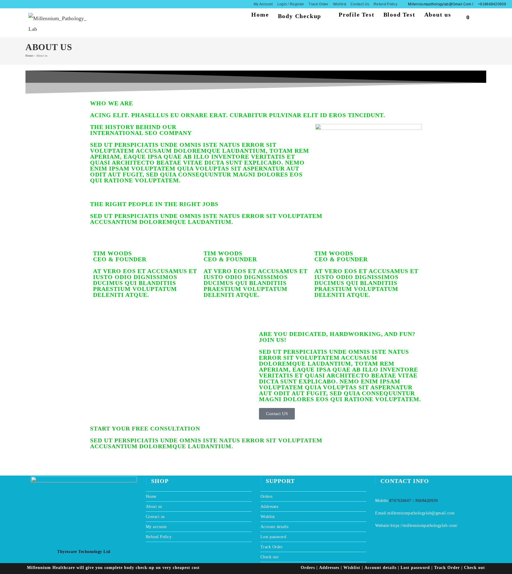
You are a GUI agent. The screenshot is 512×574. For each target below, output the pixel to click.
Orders (266, 496)
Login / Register (290, 4)
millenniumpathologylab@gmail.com (421, 513)
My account (263, 4)
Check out (269, 557)
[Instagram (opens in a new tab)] (18, 4)
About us (154, 506)
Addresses (269, 506)
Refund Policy (385, 4)
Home (29, 55)
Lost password (273, 537)
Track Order (318, 4)
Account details (274, 526)
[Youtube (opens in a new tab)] (24, 4)
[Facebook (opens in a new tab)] (13, 4)
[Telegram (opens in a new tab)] (30, 4)
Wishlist (339, 4)
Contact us (360, 4)
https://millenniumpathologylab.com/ (424, 525)
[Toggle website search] (481, 16)
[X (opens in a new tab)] (8, 4)
